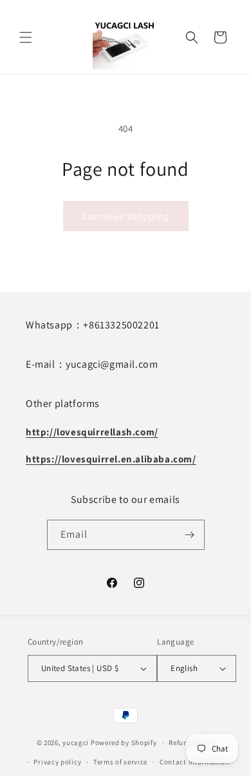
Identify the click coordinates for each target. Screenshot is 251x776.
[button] (26, 37)
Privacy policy (57, 761)
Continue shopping (125, 216)
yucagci (75, 742)
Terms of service (120, 761)
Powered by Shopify (124, 742)
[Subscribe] (190, 535)
